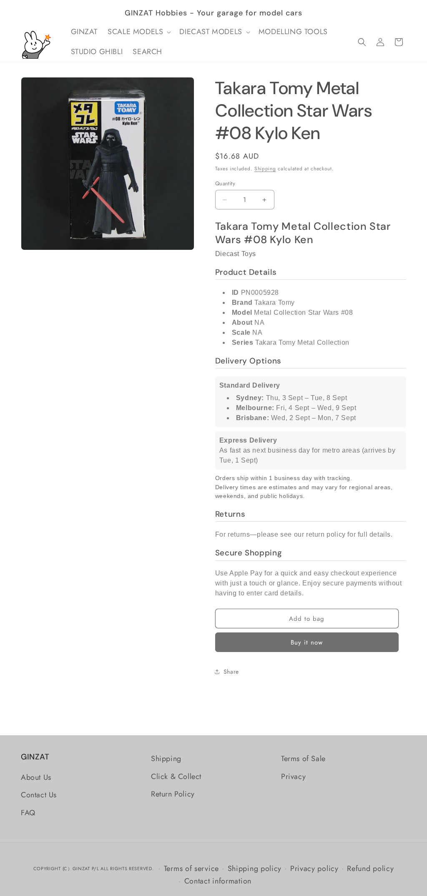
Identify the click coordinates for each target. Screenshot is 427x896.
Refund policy (370, 868)
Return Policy (173, 794)
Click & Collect (176, 776)
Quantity (225, 183)
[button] (138, 32)
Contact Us (39, 794)
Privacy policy (314, 868)
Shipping (265, 168)
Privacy (293, 776)
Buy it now (307, 642)
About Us (36, 777)
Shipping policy (255, 868)
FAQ (28, 812)
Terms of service (191, 868)
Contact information (217, 881)
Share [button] (231, 671)
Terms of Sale (303, 758)
